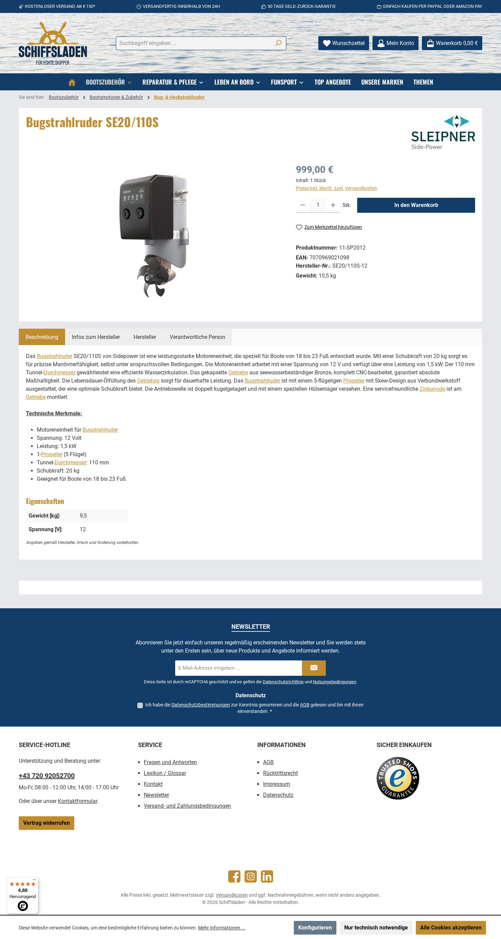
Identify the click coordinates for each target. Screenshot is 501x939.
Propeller (353, 380)
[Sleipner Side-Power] (443, 132)
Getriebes (148, 380)
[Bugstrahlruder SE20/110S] (154, 236)
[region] (154, 236)
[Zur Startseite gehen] (53, 43)
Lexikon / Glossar (165, 773)
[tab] (42, 337)
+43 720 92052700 (47, 776)
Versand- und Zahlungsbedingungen (187, 806)
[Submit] (314, 668)
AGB (304, 704)
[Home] (72, 81)
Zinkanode (432, 389)
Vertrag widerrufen (46, 823)
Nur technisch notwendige (376, 927)
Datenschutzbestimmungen (200, 704)
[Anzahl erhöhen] (333, 205)
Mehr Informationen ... (221, 927)
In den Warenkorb (416, 205)
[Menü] (34, 881)
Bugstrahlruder (54, 356)
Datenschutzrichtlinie (283, 681)
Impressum (276, 784)
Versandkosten (232, 895)
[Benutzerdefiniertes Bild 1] (398, 778)
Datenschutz (278, 795)
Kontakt (153, 784)
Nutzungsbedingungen (334, 681)
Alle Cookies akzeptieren (451, 927)
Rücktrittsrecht (280, 773)
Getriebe (238, 372)
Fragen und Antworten (170, 762)
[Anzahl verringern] (303, 205)
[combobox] (193, 43)
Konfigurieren (315, 927)
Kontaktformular (77, 801)
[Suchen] (278, 43)
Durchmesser (59, 372)
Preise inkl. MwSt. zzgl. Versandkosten (336, 188)
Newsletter (156, 795)
